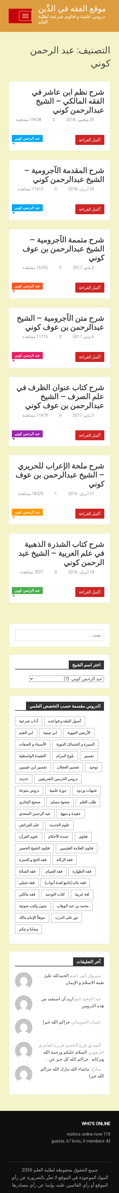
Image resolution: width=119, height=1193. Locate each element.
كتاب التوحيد (55, 894)
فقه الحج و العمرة (33, 860)
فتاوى (83, 836)
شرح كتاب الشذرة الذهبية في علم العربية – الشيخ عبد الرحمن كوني (61, 553)
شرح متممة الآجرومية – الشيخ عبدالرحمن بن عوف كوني (63, 248)
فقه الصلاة (27, 871)
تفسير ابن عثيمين (33, 767)
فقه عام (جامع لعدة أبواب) (65, 882)
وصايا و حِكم (28, 929)
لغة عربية (82, 894)
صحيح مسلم (60, 802)
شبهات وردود (87, 790)
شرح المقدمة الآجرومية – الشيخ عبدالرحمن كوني (64, 175)
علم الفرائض (29, 825)
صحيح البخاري (29, 802)
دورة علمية (57, 790)
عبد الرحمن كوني (27, 138)
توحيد (93, 767)
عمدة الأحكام (58, 836)
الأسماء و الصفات (32, 744)
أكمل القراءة (90, 140)
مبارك (95, 1069)
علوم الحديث (59, 825)
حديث (23, 779)
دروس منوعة (29, 790)
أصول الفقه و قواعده (64, 721)
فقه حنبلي (27, 882)
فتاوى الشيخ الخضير (34, 848)
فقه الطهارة (81, 871)
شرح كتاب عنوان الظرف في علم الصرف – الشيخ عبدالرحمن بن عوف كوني (60, 396)
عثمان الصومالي (86, 1022)
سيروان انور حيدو (85, 975)
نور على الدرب (66, 917)
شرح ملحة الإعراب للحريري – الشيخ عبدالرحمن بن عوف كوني (60, 474)
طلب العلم (88, 802)
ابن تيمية (50, 732)
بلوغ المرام (65, 756)
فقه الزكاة (64, 860)
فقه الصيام (54, 871)
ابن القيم (26, 732)
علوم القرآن (28, 836)
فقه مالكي (27, 894)
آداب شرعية (28, 721)
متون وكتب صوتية (33, 906)
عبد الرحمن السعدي (35, 813)
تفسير (89, 756)
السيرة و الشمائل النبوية (75, 744)
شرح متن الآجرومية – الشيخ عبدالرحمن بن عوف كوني (60, 322)
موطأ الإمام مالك (32, 917)
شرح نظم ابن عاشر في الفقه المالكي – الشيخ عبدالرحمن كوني (68, 101)
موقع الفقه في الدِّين (72, 8)
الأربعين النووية (78, 732)
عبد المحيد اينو (88, 998)
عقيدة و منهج (71, 813)
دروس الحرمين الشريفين (58, 779)
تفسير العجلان (68, 767)
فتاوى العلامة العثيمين (76, 848)
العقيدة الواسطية (32, 756)
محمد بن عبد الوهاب (73, 906)
